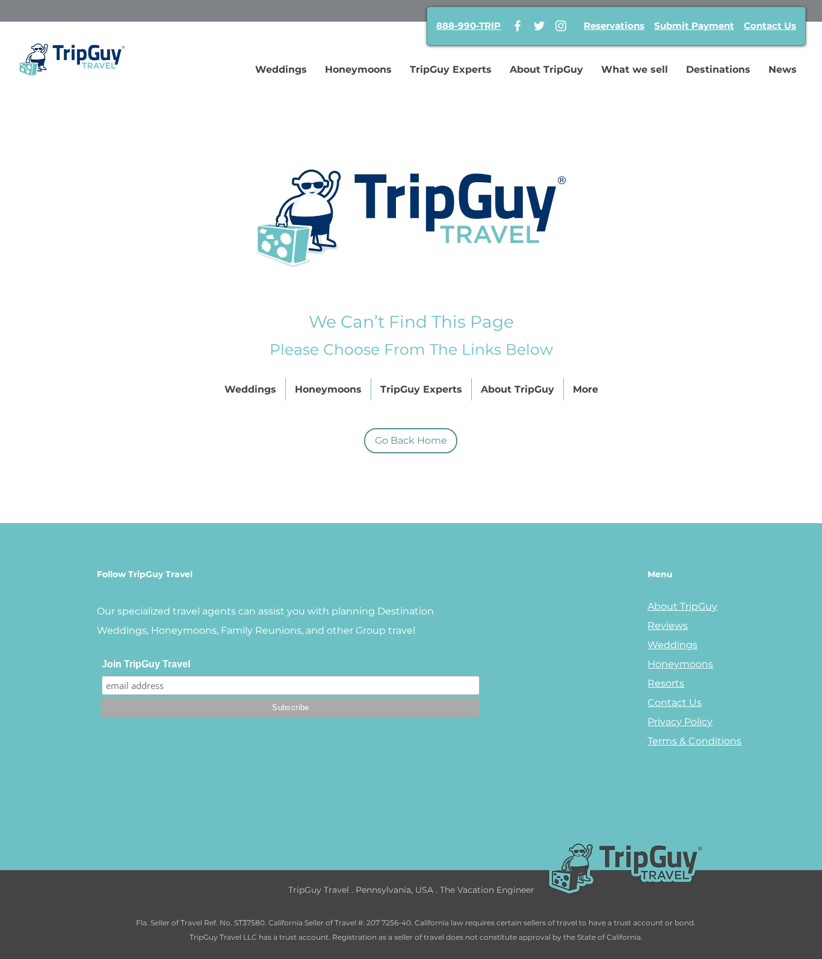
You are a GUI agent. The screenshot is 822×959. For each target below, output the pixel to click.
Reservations (614, 25)
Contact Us (770, 25)
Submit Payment (694, 25)
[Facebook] (517, 26)
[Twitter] (539, 26)
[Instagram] (561, 26)
